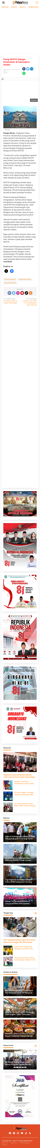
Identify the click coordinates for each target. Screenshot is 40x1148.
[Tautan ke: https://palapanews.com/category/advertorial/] (35, 1045)
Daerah (5, 73)
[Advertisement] (20, 32)
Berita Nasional (10, 279)
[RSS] (30, 293)
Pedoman (14, 1143)
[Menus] (3, 2)
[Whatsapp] (24, 73)
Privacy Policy (24, 1143)
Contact (4, 1145)
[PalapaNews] (20, 2)
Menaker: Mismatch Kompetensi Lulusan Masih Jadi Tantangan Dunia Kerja (24, 783)
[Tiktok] (26, 293)
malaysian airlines (25, 279)
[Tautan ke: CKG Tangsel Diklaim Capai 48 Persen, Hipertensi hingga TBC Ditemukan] (20, 927)
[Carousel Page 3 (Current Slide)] (20, 1067)
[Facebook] (9, 293)
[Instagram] (18, 293)
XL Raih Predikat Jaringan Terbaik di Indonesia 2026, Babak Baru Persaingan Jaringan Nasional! (24, 794)
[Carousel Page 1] (15, 1067)
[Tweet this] (27, 69)
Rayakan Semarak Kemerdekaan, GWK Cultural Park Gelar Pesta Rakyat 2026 (20, 776)
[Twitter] (13, 293)
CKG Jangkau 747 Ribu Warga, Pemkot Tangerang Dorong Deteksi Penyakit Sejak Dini (18, 1063)
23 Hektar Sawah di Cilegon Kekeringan (10, 301)
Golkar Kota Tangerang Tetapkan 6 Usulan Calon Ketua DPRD (23, 948)
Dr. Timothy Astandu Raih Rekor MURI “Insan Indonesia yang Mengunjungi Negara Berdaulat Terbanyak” (25, 805)
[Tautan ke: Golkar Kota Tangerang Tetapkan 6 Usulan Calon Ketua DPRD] (8, 950)
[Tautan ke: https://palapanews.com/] (35, 913)
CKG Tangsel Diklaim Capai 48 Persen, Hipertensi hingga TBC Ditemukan (19, 941)
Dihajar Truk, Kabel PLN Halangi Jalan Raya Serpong (30, 302)
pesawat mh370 (10, 283)
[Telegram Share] (31, 69)
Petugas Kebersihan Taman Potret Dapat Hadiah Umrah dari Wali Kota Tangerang (24, 959)
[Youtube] (22, 293)
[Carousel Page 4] (23, 1067)
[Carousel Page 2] (17, 1067)
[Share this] (24, 69)
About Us (5, 1143)
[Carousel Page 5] (25, 1067)
